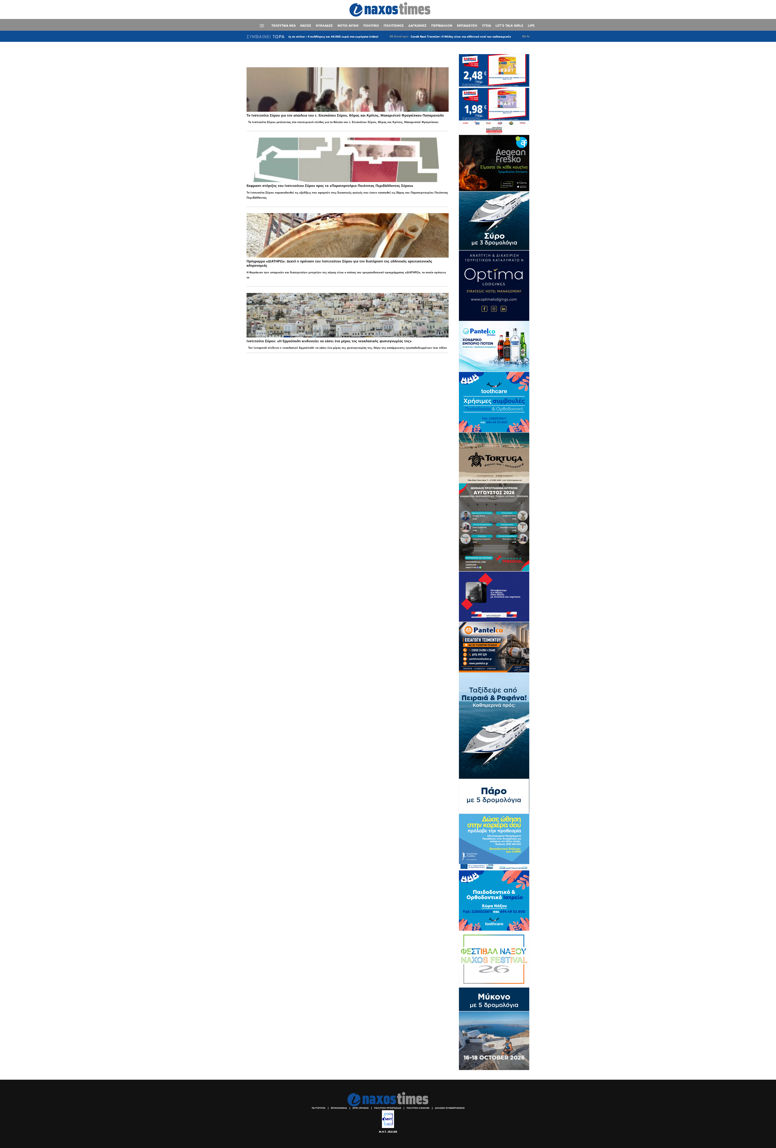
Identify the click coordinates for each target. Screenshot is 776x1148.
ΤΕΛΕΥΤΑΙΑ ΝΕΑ (283, 25)
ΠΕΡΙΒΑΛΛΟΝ (441, 25)
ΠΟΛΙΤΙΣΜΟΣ (394, 25)
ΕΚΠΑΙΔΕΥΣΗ (467, 25)
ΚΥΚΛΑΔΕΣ (324, 25)
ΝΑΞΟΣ (305, 25)
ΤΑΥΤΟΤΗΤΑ (318, 1108)
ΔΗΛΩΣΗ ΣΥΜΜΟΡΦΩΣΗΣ (450, 1108)
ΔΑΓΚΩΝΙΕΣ (417, 25)
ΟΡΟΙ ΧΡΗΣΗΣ (360, 1108)
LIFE (531, 25)
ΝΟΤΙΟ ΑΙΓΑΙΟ (348, 25)
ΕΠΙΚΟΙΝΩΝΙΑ (339, 1108)
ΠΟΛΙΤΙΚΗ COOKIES (418, 1108)
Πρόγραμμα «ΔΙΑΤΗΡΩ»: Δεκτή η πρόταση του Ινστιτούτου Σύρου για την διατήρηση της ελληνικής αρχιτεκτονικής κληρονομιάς (339, 263)
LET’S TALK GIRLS (509, 25)
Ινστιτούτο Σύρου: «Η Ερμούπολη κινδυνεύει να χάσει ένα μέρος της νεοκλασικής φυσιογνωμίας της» (329, 341)
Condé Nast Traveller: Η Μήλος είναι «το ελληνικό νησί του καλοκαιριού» (399, 36)
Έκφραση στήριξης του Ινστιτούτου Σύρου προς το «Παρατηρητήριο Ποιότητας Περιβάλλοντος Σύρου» (330, 186)
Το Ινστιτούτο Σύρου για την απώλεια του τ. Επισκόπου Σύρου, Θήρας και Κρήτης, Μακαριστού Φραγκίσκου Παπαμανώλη (345, 115)
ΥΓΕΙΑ (486, 25)
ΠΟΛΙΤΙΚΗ (371, 25)
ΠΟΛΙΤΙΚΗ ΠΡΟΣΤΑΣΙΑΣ (387, 1108)
